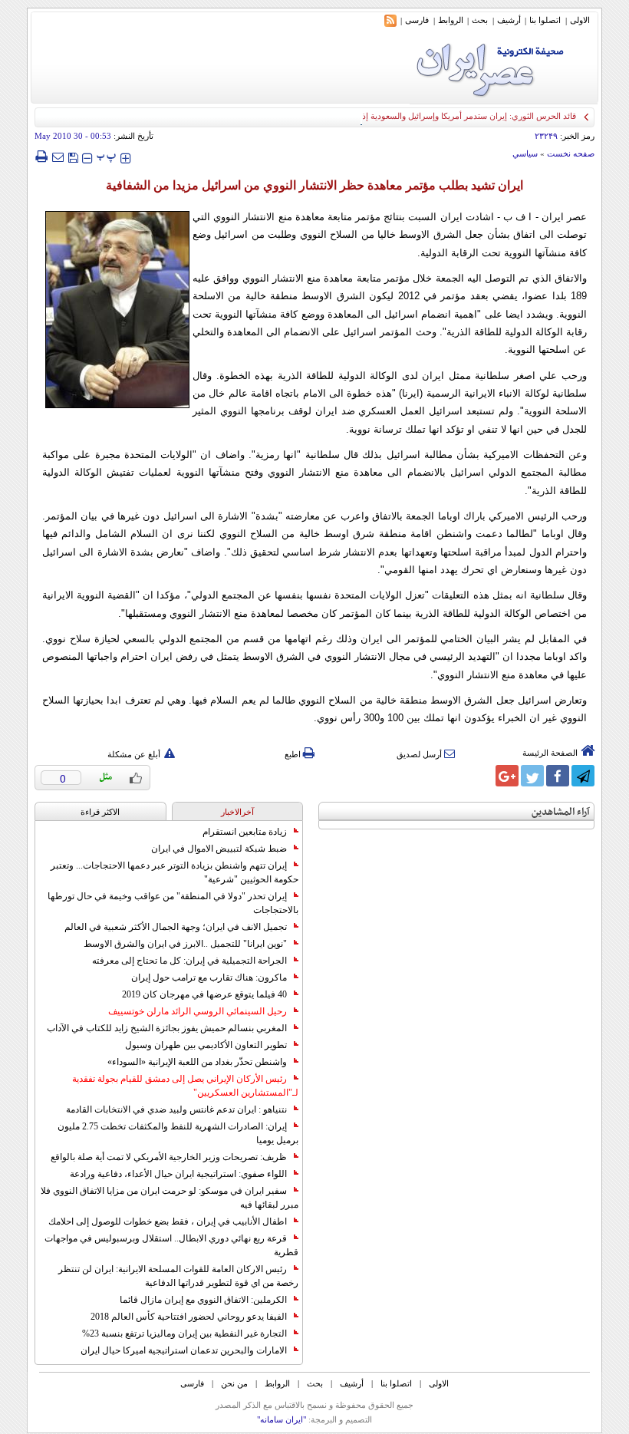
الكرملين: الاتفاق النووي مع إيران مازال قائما (203, 1299)
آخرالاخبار (237, 811)
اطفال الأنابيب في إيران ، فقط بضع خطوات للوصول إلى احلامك (167, 1221)
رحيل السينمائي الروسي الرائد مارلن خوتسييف (197, 1011)
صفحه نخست (570, 153)
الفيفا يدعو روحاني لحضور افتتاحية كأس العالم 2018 (189, 1316)
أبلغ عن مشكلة (133, 754)
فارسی (417, 20)
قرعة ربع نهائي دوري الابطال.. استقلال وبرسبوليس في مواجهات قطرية (171, 1245)
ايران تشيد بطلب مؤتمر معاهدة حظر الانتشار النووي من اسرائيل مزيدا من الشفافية (314, 185)
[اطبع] (41, 156)
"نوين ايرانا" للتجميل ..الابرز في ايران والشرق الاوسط (185, 943)
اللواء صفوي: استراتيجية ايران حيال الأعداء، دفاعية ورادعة (178, 1174)
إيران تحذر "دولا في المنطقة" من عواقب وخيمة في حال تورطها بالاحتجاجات (173, 903)
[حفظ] (73, 156)
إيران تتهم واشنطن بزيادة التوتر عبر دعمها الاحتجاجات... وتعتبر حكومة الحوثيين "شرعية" (174, 872)
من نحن (234, 1383)
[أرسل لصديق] (57, 156)
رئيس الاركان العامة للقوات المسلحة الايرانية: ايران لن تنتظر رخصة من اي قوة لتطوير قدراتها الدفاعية (178, 1276)
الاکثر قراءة (100, 811)
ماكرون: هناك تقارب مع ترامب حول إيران (209, 977)
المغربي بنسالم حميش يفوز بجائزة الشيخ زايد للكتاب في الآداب (167, 1028)
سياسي (525, 153)
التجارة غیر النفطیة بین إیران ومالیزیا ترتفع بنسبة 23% (184, 1333)
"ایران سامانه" (281, 1419)
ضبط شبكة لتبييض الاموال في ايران (219, 848)
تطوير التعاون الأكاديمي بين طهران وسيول (206, 1045)
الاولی (580, 20)
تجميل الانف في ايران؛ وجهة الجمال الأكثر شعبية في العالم (175, 926)
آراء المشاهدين (561, 812)
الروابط (450, 20)
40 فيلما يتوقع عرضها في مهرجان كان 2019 (204, 994)
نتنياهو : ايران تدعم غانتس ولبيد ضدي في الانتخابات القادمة (176, 1109)
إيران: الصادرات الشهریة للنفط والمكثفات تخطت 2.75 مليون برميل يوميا (178, 1133)
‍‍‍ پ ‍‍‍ (106, 156)
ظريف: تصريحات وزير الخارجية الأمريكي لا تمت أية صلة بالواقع (169, 1157)
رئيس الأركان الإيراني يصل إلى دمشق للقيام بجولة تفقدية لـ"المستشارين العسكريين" (185, 1085)
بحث (480, 20)
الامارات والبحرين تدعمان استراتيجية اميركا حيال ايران (184, 1350)
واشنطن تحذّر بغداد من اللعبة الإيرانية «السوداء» (197, 1062)
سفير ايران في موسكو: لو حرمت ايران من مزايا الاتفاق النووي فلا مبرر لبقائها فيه (169, 1197)
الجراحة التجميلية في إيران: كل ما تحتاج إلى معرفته (189, 960)
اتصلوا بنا (545, 20)
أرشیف (509, 20)
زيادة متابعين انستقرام (245, 831)
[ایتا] (481, 775)
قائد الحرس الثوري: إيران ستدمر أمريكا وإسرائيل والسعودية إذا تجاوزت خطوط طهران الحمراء (414, 115)
